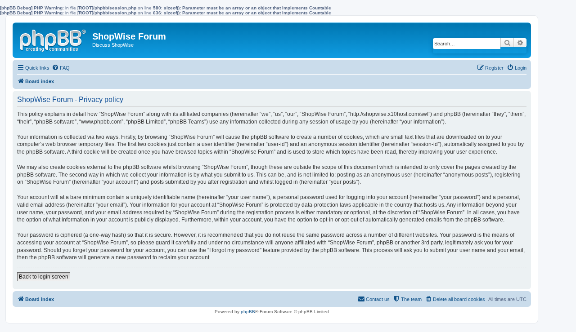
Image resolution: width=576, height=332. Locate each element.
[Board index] (53, 39)
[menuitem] (61, 67)
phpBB (248, 311)
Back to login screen (43, 277)
